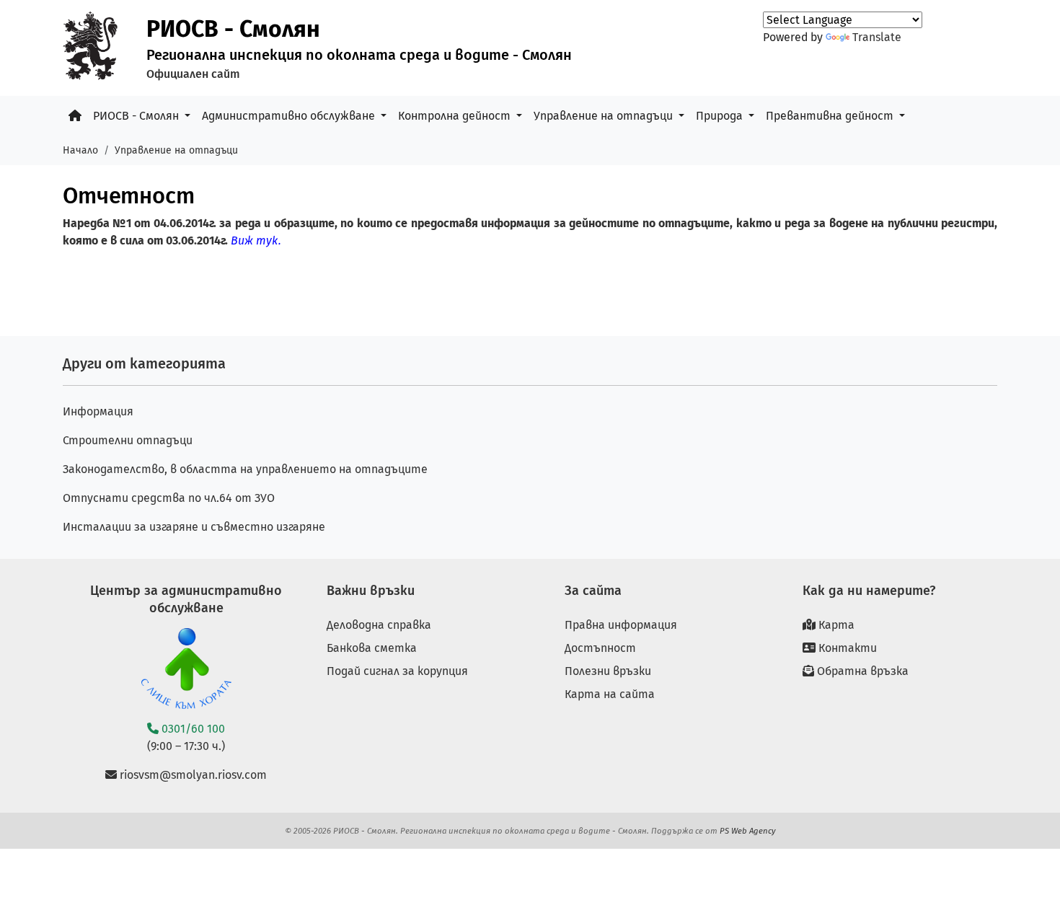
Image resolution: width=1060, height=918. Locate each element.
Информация (98, 411)
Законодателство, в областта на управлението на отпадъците (245, 469)
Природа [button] (721, 116)
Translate (876, 37)
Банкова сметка (372, 648)
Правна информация (621, 625)
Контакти (846, 648)
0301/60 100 (192, 729)
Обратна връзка (861, 671)
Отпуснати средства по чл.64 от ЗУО (169, 498)
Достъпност (600, 648)
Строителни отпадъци (128, 440)
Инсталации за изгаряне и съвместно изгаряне (194, 527)
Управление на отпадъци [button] (605, 116)
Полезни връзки (608, 671)
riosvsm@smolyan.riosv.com (192, 775)
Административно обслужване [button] (290, 116)
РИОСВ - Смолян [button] (137, 116)
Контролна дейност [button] (455, 116)
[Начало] (75, 116)
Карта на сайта (610, 694)
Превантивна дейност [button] (831, 116)
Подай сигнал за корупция (397, 671)
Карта (835, 625)
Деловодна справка (379, 625)
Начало (80, 150)
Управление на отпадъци (176, 150)
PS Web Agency (748, 831)
